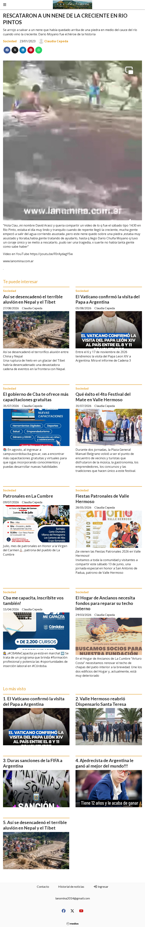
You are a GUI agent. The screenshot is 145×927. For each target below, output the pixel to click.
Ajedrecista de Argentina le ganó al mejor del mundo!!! (104, 763)
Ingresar (102, 886)
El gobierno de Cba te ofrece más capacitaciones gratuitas (36, 396)
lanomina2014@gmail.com (72, 898)
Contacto (43, 886)
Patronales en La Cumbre (28, 496)
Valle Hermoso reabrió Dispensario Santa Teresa (101, 701)
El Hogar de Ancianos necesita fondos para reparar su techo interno (105, 603)
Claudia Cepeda (56, 41)
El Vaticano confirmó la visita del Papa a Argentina (108, 299)
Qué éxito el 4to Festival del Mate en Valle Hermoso (103, 396)
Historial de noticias (71, 886)
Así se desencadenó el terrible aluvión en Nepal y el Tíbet (33, 299)
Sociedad (10, 41)
